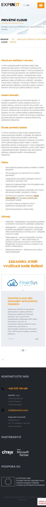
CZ (24, 5)
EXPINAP (31, 39)
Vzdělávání (40, 39)
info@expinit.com (18, 410)
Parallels (22, 39)
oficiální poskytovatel (28, 198)
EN (28, 5)
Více (36, 339)
